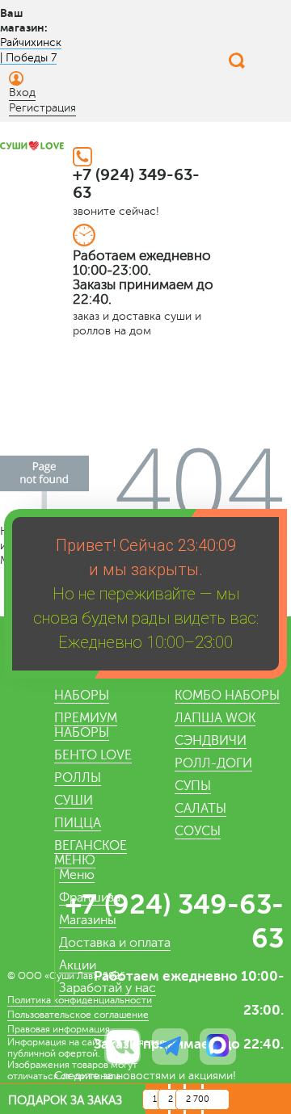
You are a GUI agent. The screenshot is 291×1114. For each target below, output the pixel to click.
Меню (77, 875)
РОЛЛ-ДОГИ (213, 763)
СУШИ (73, 800)
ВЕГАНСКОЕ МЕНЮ (90, 853)
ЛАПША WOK (215, 718)
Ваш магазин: (24, 20)
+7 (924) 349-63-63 (136, 184)
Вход (22, 92)
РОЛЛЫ (77, 778)
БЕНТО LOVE (93, 755)
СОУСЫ (198, 831)
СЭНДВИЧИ (211, 741)
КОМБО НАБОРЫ (227, 695)
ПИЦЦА (77, 823)
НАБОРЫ (81, 695)
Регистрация (42, 108)
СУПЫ (193, 786)
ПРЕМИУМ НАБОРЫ (85, 725)
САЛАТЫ (200, 808)
